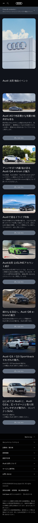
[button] (19, 442)
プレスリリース (27, 494)
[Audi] (19, 3)
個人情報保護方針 (23, 490)
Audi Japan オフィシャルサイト (12, 494)
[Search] (8, 3)
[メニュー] (4, 3)
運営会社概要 (6, 490)
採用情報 (14, 490)
